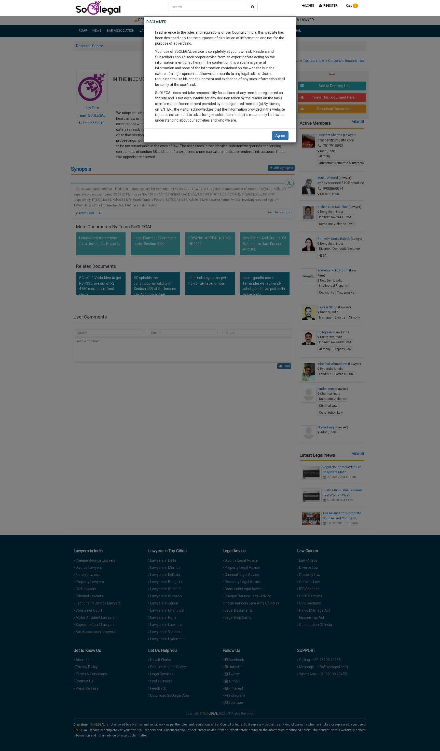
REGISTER (330, 5)
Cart (350, 5)
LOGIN (309, 5)
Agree (280, 136)
